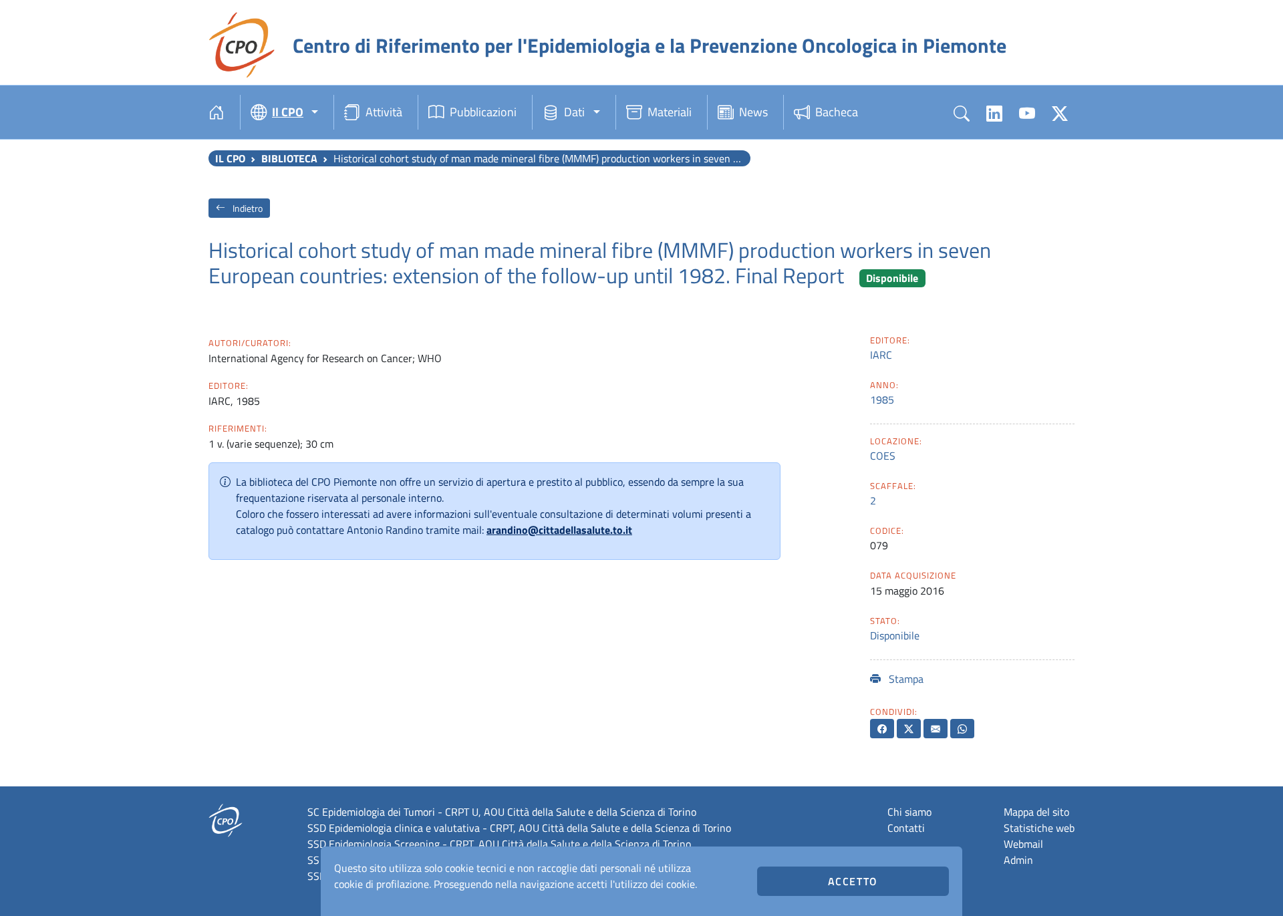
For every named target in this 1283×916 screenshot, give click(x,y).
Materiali (670, 112)
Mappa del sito (1036, 812)
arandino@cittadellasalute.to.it (559, 530)
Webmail (1023, 844)
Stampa (904, 679)
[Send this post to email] (935, 728)
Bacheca (836, 112)
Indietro (247, 208)
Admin (1018, 860)
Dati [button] (574, 112)
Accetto (853, 881)
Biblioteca (289, 158)
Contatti (906, 828)
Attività (384, 112)
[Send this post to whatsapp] (962, 728)
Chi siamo (909, 812)
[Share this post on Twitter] (909, 728)
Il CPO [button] (287, 112)
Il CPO (230, 158)
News (753, 112)
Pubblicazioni (483, 112)
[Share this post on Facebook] (882, 728)
